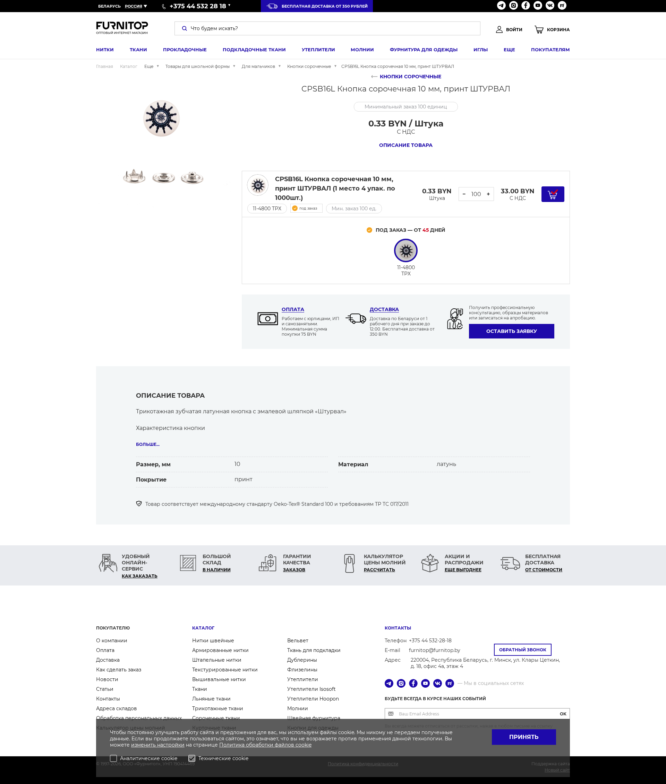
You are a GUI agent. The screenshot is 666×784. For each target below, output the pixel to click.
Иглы (480, 49)
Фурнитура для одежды (424, 49)
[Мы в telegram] (501, 6)
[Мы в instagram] (513, 6)
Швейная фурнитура (313, 718)
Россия (133, 6)
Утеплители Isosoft (311, 689)
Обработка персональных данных (139, 718)
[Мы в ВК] (550, 6)
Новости (107, 679)
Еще (509, 49)
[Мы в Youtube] (537, 6)
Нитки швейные (213, 640)
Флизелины (302, 670)
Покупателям (550, 49)
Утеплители (318, 49)
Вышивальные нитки (219, 679)
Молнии (362, 49)
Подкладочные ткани (254, 49)
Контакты (108, 699)
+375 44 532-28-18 (430, 640)
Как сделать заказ (118, 670)
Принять (524, 737)
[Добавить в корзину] (552, 194)
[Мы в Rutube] (562, 6)
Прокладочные (185, 49)
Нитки (105, 49)
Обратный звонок (522, 649)
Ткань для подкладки (314, 650)
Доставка (384, 309)
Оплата (293, 309)
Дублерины (302, 660)
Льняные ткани (211, 699)
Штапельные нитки (216, 660)
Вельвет (297, 640)
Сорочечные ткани (216, 718)
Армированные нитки (220, 650)
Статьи (104, 689)
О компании (111, 640)
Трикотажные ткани (217, 708)
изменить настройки (158, 745)
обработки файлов (271, 745)
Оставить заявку (511, 331)
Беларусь (109, 6)
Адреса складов (116, 708)
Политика (232, 745)
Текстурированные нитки (225, 670)
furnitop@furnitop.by (434, 650)
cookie (303, 745)
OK (563, 713)
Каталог (203, 628)
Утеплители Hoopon (313, 699)
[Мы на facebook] (525, 6)
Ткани (138, 49)
